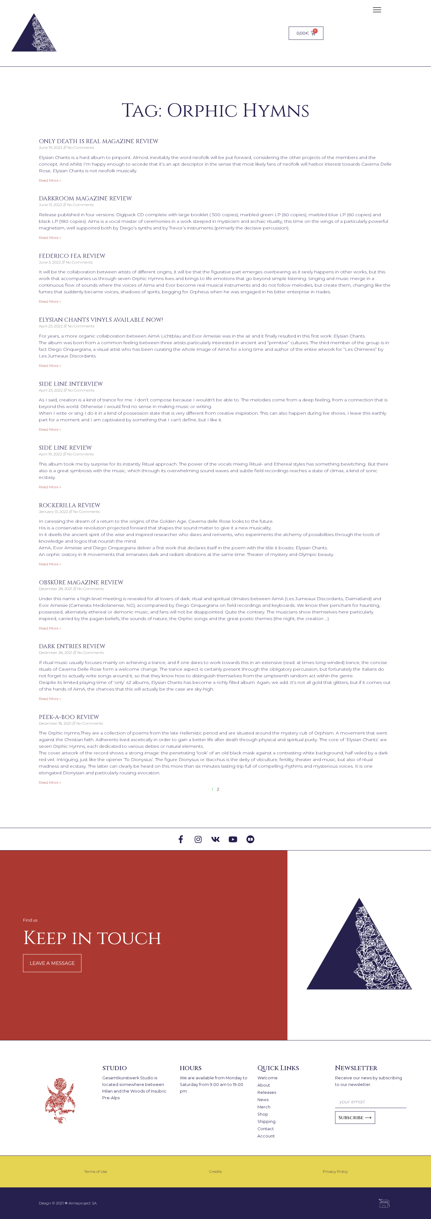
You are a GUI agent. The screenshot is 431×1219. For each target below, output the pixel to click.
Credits (215, 1171)
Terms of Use (95, 1171)
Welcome (267, 1078)
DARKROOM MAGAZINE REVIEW (85, 199)
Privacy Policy (335, 1171)
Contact (265, 1128)
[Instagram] (198, 839)
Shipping (266, 1121)
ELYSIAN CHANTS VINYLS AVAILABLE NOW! (101, 320)
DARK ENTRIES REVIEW (72, 646)
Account (266, 1136)
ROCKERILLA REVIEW (69, 505)
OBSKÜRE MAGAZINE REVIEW (81, 583)
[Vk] (215, 839)
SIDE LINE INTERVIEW (71, 384)
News (263, 1099)
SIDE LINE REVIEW (65, 448)
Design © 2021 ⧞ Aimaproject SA (68, 1203)
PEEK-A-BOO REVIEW (69, 717)
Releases (266, 1092)
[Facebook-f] (181, 839)
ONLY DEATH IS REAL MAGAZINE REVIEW (98, 141)
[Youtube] (233, 839)
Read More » (50, 180)
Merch (263, 1107)
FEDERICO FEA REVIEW (72, 256)
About (263, 1085)
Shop (262, 1114)
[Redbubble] (250, 839)
